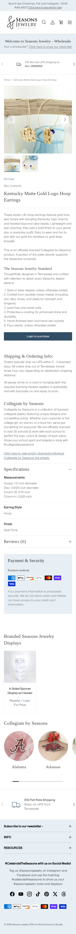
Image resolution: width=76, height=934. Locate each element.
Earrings (9, 179)
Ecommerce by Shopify (51, 924)
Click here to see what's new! (45, 7)
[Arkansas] (53, 746)
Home (7, 80)
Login (26, 700)
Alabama (19, 767)
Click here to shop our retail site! (50, 47)
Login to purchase (38, 336)
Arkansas (53, 767)
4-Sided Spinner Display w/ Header (20, 691)
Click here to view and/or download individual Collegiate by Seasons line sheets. (34, 455)
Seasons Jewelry (20, 924)
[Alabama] (19, 746)
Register (15, 700)
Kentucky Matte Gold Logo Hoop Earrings (35, 80)
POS (31, 924)
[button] (61, 22)
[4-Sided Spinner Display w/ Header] (20, 667)
